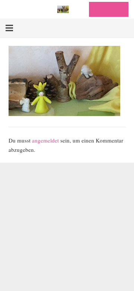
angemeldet (45, 140)
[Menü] (9, 28)
